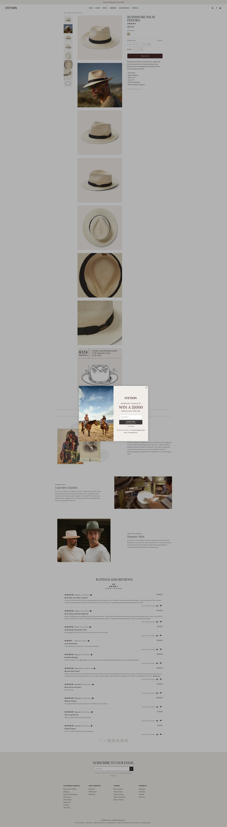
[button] (130, 422)
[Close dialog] (146, 387)
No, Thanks (131, 426)
